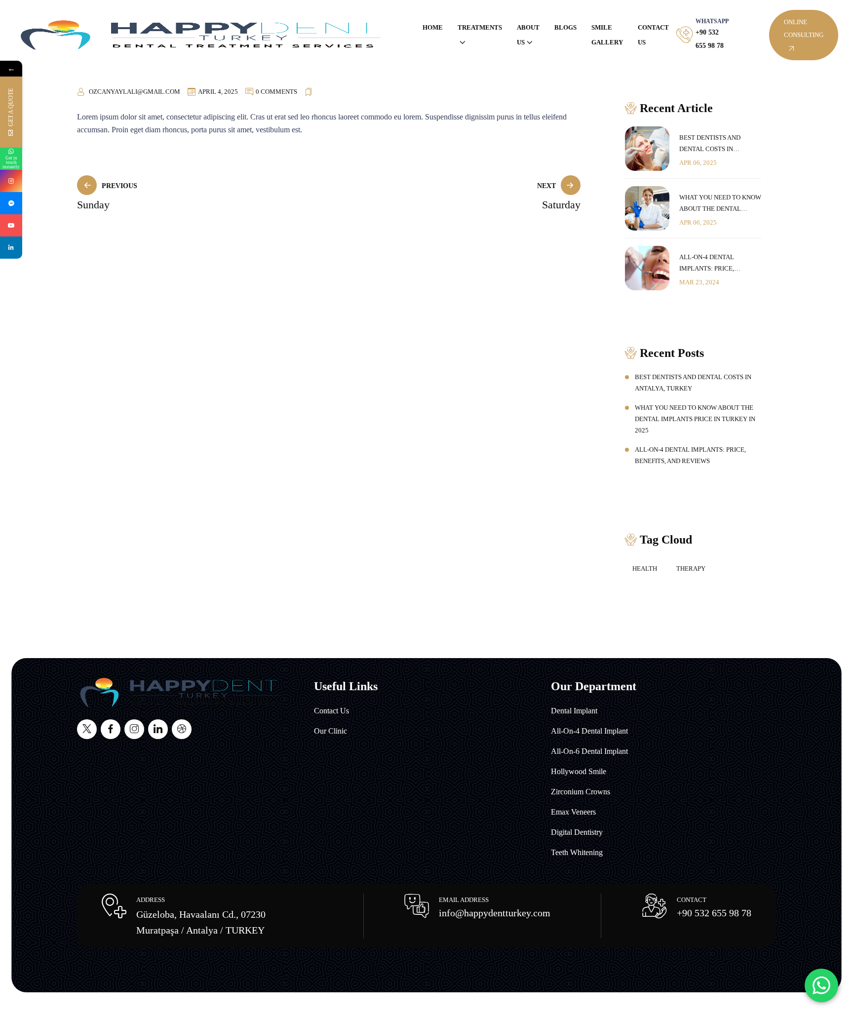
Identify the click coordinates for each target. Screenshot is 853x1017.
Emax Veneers (573, 812)
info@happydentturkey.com (494, 912)
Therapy (690, 568)
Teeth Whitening (577, 852)
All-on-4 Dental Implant (589, 731)
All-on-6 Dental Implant (589, 751)
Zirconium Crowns (580, 791)
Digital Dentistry (577, 832)
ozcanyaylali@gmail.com (134, 91)
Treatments (480, 27)
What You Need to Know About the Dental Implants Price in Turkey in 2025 (720, 204)
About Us (528, 35)
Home (433, 27)
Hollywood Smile (578, 771)
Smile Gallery (607, 35)
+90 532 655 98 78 (714, 912)
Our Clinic (330, 731)
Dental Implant (574, 710)
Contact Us (653, 35)
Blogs (565, 27)
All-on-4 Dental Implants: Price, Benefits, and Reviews (716, 263)
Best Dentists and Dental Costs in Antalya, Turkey (709, 144)
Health (644, 568)
